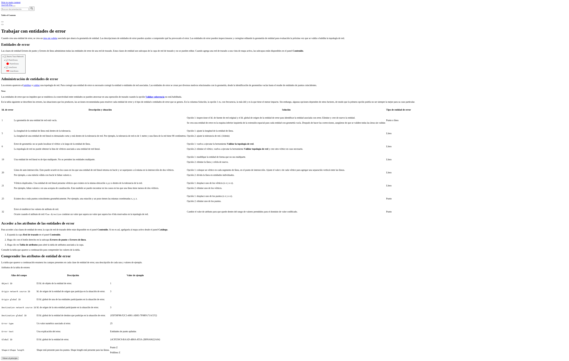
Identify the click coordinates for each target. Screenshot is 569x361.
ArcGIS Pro (7, 5)
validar (36, 85)
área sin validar (50, 38)
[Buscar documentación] (32, 9)
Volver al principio (9, 358)
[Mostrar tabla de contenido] (2, 24)
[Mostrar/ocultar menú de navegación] (14, 5)
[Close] (2, 21)
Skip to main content (10, 2)
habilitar (27, 85)
